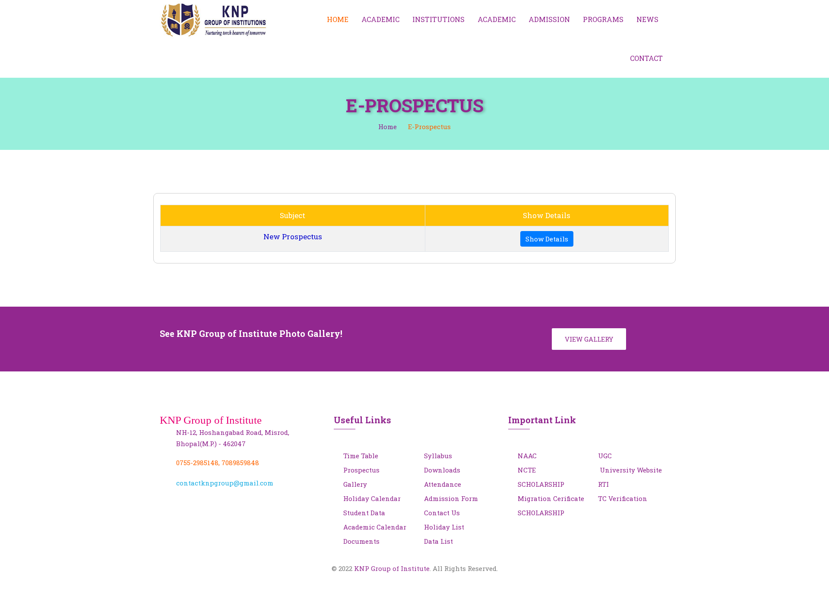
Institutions (438, 19)
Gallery (355, 484)
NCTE (527, 470)
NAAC (527, 455)
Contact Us (442, 512)
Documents (361, 541)
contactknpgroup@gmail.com (224, 483)
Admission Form (451, 498)
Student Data (364, 512)
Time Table (360, 455)
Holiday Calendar (372, 498)
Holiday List (444, 527)
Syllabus (438, 455)
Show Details (546, 239)
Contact (646, 58)
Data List (438, 541)
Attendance (442, 484)
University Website (630, 470)
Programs (603, 19)
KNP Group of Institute (392, 568)
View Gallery (589, 339)
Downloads (442, 470)
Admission (549, 19)
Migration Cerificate (551, 498)
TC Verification (622, 498)
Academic (380, 19)
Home (337, 19)
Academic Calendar (374, 527)
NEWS (647, 19)
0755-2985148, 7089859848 (217, 462)
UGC (605, 455)
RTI (603, 484)
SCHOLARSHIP (541, 484)
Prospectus (361, 470)
